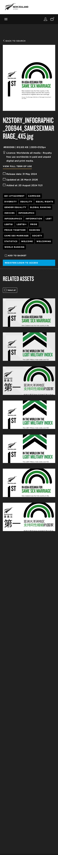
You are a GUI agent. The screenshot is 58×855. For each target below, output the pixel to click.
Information (34, 219)
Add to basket (17, 255)
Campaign (34, 196)
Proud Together (15, 230)
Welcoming (43, 241)
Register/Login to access (21, 263)
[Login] (45, 19)
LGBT (49, 219)
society (37, 236)
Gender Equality (15, 207)
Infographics (13, 219)
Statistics (10, 241)
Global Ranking (40, 207)
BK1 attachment (14, 196)
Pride (33, 224)
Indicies (9, 213)
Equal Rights (44, 201)
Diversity (10, 201)
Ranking (34, 230)
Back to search (15, 41)
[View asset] (29, 312)
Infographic (26, 213)
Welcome (27, 241)
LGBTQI (8, 224)
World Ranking (14, 247)
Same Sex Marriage (16, 236)
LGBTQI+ (22, 224)
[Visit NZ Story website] (16, 6)
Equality (26, 201)
